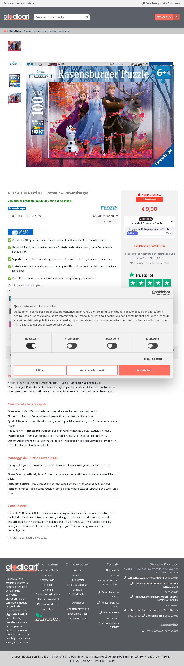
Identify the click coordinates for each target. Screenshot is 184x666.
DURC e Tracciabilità (48, 599)
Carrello (165, 17)
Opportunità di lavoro (48, 594)
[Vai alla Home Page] (5, 31)
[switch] (72, 346)
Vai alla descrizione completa (25, 285)
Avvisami (151, 199)
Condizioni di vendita (77, 609)
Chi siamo (47, 575)
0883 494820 (153, 631)
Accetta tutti (144, 370)
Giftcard (77, 590)
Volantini (48, 590)
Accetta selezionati (92, 370)
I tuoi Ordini (77, 580)
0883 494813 (171, 616)
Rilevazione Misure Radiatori (47, 606)
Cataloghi (48, 585)
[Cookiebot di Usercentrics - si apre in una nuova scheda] (154, 293)
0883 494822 (171, 631)
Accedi (155, 3)
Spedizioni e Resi (77, 614)
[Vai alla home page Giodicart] (16, 17)
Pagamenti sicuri (77, 618)
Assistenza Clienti (48, 570)
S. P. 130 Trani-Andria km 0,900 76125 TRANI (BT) (108, 580)
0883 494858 (112, 618)
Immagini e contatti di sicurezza (27, 537)
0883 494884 (134, 616)
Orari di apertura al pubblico (109, 625)
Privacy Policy (47, 580)
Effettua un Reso (77, 585)
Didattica (15, 31)
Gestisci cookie (77, 594)
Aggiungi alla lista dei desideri (151, 263)
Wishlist (77, 575)
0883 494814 (171, 577)
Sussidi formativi (34, 31)
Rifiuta (39, 370)
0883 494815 (171, 592)
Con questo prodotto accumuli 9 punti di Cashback (40, 201)
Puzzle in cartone (58, 31)
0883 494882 (171, 605)
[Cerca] (86, 17)
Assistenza (174, 3)
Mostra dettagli (153, 358)
